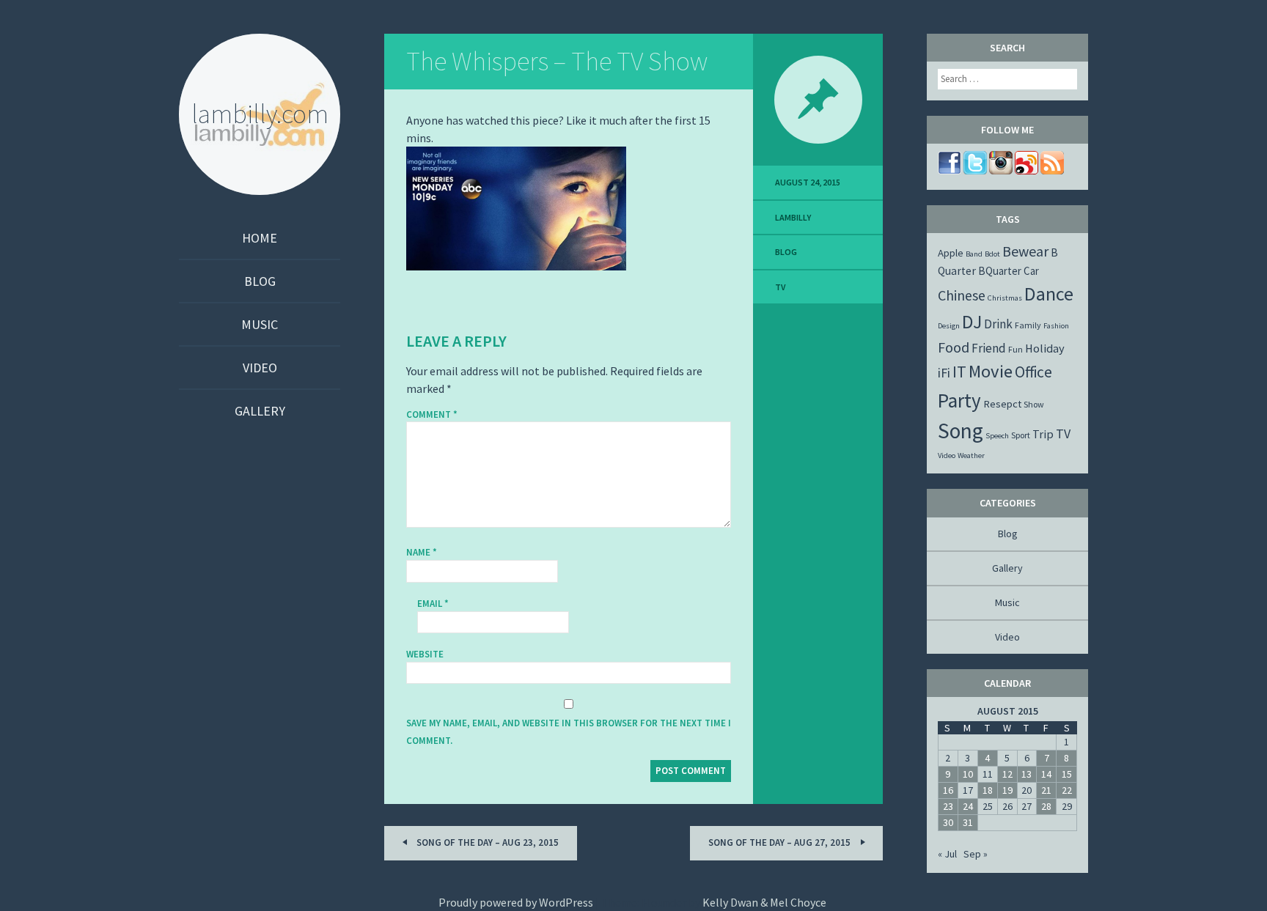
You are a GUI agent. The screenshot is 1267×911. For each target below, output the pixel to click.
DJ (972, 321)
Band (974, 254)
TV (780, 286)
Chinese (961, 295)
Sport (1020, 434)
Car (1031, 271)
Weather (971, 455)
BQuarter (999, 271)
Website (425, 654)
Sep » (975, 853)
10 (968, 774)
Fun (1015, 349)
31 (968, 822)
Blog (260, 281)
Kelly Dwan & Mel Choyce (764, 902)
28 (1046, 806)
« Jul (947, 853)
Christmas (1005, 298)
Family (1028, 325)
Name (421, 552)
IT (959, 371)
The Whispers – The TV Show (557, 61)
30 (948, 822)
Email (433, 603)
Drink (998, 324)
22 (1067, 790)
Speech (997, 435)
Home (259, 237)
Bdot (992, 254)
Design (949, 326)
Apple (950, 252)
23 (948, 806)
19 (1007, 790)
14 (1046, 774)
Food (953, 347)
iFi (944, 372)
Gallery (260, 410)
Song (960, 430)
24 (968, 806)
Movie (991, 371)
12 (1007, 774)
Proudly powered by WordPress (515, 902)
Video (260, 367)
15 (1067, 774)
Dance (1048, 293)
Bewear (1025, 251)
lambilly (793, 217)
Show (1034, 404)
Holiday (1045, 348)
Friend (989, 348)
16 (948, 790)
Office (1033, 372)
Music (259, 324)
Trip (1043, 434)
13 (1026, 774)
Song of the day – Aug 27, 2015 (780, 842)
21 (1046, 790)
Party (959, 400)
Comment (432, 415)
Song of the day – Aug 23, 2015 (486, 842)
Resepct (1002, 403)
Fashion (1056, 326)
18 (988, 790)
